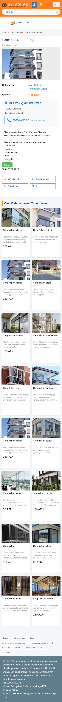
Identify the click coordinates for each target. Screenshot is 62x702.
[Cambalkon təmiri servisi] (46, 317)
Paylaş (7, 165)
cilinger (5, 638)
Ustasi (4, 32)
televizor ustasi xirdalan (24, 638)
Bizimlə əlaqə (49, 693)
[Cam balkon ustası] (46, 422)
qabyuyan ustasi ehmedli (43, 643)
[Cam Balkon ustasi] (46, 211)
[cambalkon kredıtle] (46, 474)
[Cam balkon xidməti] (46, 369)
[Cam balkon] (16, 527)
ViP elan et (13, 179)
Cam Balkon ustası (33, 32)
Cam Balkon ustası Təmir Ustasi (26, 203)
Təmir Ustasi (16, 32)
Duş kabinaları (11, 152)
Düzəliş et (13, 186)
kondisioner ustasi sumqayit (14, 643)
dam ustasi (6, 652)
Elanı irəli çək (42, 179)
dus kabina (30, 648)
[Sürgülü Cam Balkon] (46, 580)
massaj (44, 648)
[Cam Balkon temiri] (16, 369)
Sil (37, 186)
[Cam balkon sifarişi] (16, 211)
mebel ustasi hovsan (11, 648)
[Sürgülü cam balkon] (16, 317)
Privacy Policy (10, 690)
